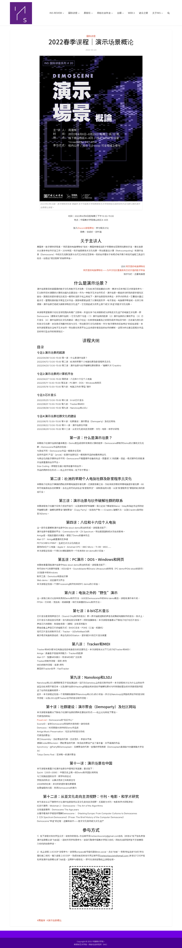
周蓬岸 (41, 920)
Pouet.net (42, 720)
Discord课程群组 (85, 228)
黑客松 (87, 13)
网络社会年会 (104, 13)
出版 (119, 13)
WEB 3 (131, 13)
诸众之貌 (143, 13)
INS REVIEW (55, 13)
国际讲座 (72, 13)
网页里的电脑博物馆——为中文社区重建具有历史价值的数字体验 (114, 270)
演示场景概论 (55, 920)
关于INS (156, 13)
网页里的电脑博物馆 (135, 266)
